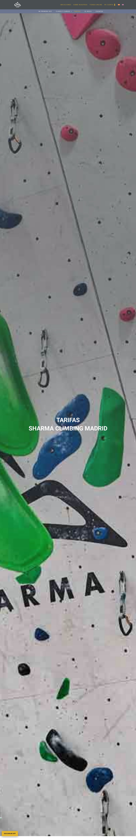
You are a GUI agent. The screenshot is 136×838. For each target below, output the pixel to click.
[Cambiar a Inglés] (123, 4)
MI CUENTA (108, 4)
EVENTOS (99, 11)
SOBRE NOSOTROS (80, 4)
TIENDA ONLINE (96, 4)
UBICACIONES (65, 4)
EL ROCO (88, 11)
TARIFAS (77, 11)
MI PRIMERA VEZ (45, 11)
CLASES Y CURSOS (63, 11)
